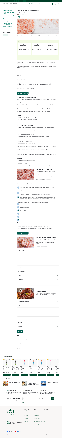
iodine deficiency (29, 153)
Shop (4, 3)
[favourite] (10, 359)
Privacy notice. (51, 402)
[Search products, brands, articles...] (53, 4)
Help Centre (51, 0)
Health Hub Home (20, 7)
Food (32, 7)
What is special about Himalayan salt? (9, 13)
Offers (7, 3)
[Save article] (18, 17)
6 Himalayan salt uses (8, 26)
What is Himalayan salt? (8, 10)
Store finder (47, 0)
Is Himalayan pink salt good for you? (9, 18)
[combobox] (45, 4)
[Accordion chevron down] (57, 250)
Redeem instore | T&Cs (41, 0)
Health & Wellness (13, 3)
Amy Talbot (24, 14)
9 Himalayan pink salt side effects (10, 21)
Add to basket (7, 374)
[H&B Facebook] (7, 417)
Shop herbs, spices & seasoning (23, 93)
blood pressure (48, 128)
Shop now (28, 0)
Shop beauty (20, 331)
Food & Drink (27, 7)
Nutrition (5, 34)
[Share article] (20, 17)
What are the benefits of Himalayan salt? (8, 24)
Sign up (52, 398)
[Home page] (31, 3)
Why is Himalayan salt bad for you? (10, 15)
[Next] (58, 364)
